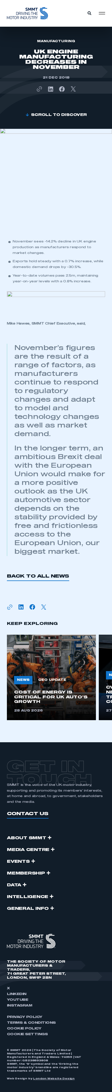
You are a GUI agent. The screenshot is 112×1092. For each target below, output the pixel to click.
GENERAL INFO (28, 909)
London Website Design (54, 1079)
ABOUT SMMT (26, 838)
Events (18, 862)
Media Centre (28, 850)
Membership (26, 873)
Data (14, 885)
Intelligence (27, 897)
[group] (51, 677)
